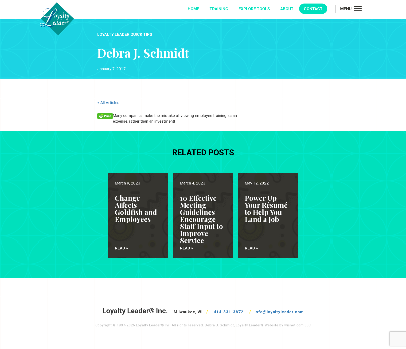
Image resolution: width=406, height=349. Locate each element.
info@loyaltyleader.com (279, 311)
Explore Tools (254, 8)
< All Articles (108, 102)
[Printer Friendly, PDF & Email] (105, 116)
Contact (313, 8)
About (286, 8)
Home (193, 8)
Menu (345, 8)
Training (219, 8)
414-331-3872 (228, 311)
